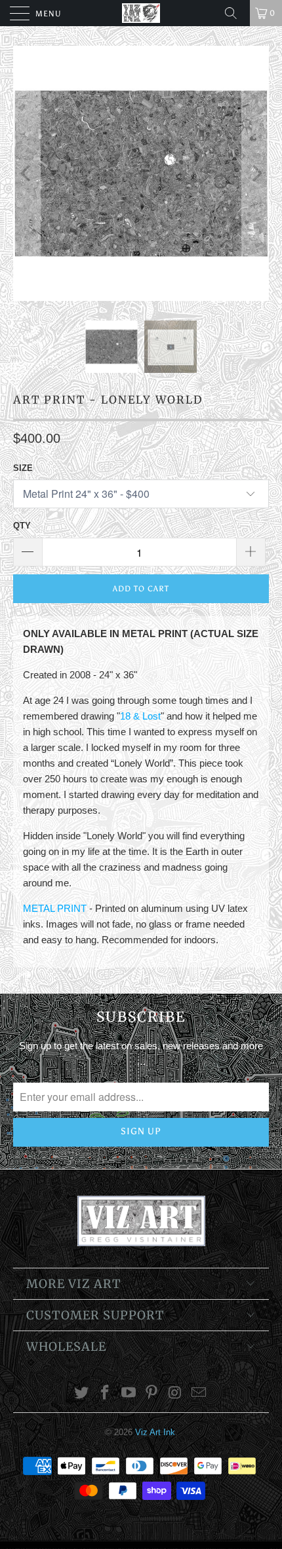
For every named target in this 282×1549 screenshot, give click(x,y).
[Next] (255, 173)
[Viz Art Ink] (141, 13)
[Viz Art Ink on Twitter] (82, 1394)
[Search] (235, 13)
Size (23, 468)
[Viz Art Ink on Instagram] (176, 1394)
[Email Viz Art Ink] (199, 1394)
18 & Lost (140, 716)
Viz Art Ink (155, 1432)
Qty (22, 526)
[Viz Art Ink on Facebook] (105, 1394)
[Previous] (26, 173)
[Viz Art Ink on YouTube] (128, 1394)
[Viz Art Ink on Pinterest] (152, 1394)
